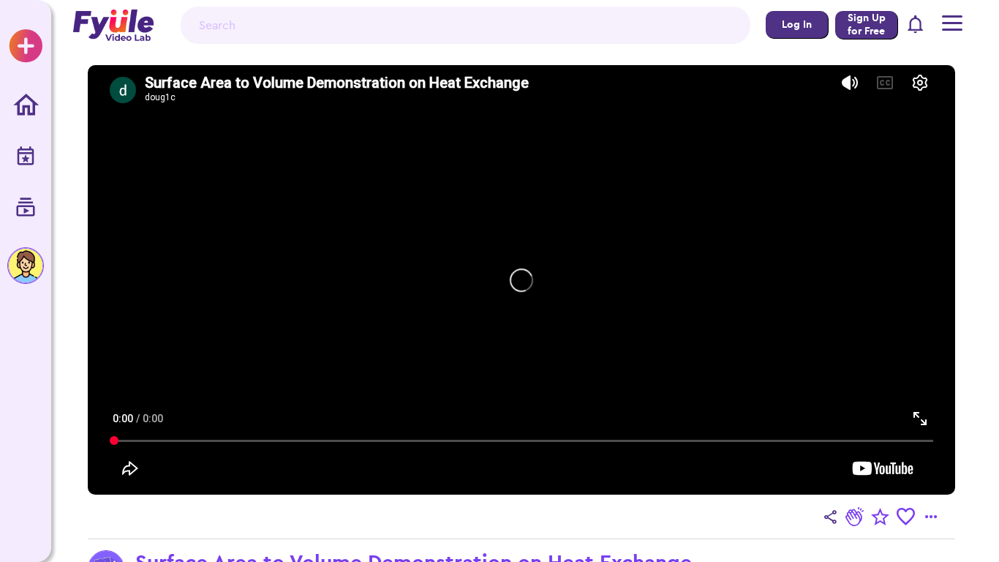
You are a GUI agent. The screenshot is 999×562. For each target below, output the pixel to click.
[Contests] (25, 157)
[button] (916, 25)
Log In (797, 24)
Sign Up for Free (867, 24)
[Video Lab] (25, 208)
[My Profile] (25, 265)
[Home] (25, 106)
